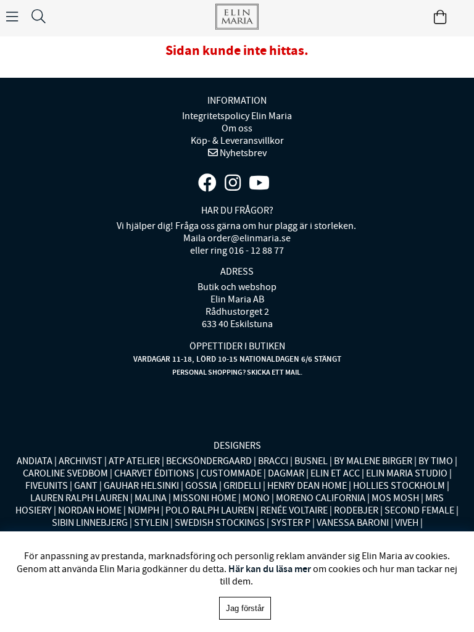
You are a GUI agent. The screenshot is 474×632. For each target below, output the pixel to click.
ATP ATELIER (134, 461)
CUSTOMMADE (231, 473)
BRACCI (273, 461)
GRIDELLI (242, 486)
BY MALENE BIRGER (373, 461)
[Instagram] (233, 183)
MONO (256, 498)
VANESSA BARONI (353, 523)
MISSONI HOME (204, 498)
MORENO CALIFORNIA (320, 498)
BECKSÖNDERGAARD (209, 461)
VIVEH (406, 523)
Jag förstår (245, 608)
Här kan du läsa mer (269, 568)
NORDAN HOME (90, 510)
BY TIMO (435, 461)
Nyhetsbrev (242, 153)
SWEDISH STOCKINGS (220, 523)
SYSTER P (290, 523)
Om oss (237, 128)
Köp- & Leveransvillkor (237, 141)
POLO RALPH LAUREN (209, 510)
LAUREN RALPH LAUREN (79, 498)
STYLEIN (151, 523)
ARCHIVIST (80, 461)
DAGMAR (286, 473)
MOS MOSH (395, 498)
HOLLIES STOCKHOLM (399, 486)
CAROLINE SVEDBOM (65, 473)
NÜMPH (143, 510)
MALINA (151, 498)
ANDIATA (34, 461)
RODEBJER (356, 510)
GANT (86, 486)
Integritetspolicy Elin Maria (237, 116)
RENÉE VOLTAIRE (294, 510)
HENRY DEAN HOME (307, 486)
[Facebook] (207, 183)
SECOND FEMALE (419, 510)
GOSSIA (201, 486)
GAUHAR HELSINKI (141, 486)
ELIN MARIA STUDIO (406, 473)
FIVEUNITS (46, 486)
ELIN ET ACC (335, 473)
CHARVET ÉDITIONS (154, 473)
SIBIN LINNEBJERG (90, 523)
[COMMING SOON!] (259, 183)
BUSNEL (311, 461)
